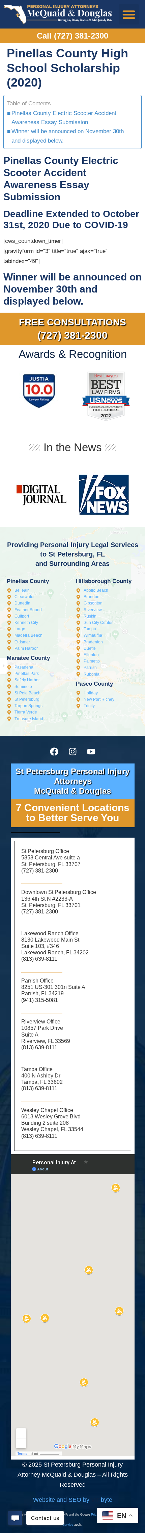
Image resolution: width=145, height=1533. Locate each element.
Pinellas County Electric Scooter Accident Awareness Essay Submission (63, 117)
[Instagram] (72, 751)
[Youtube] (91, 751)
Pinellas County (28, 581)
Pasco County (94, 684)
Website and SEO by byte (72, 1499)
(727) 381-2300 (72, 335)
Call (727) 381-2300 (72, 35)
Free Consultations (72, 322)
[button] (129, 14)
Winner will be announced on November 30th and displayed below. (67, 136)
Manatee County (28, 658)
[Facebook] (54, 751)
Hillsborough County (104, 581)
